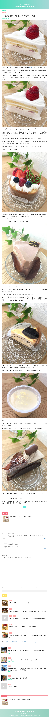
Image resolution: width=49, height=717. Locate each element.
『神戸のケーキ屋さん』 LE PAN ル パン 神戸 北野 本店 (22, 626)
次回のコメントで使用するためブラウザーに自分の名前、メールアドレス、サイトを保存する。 (21, 587)
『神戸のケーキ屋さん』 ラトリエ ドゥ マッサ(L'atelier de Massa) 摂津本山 (27, 618)
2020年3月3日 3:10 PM (12, 543)
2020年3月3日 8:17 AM (10, 533)
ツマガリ (31, 67)
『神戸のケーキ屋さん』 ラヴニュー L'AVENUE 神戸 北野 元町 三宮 (27, 611)
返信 (45, 538)
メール (4, 577)
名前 (3, 572)
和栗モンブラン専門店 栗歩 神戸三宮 (17, 678)
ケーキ (4, 525)
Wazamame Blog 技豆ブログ (24, 6)
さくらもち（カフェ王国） (4, 537)
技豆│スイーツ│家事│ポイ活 (24, 713)
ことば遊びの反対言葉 (13, 686)
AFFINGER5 (38, 715)
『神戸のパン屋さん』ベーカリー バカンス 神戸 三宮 (16, 641)
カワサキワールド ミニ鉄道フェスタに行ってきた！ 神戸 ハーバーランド (26, 660)
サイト (3, 582)
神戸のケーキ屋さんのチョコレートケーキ (19, 603)
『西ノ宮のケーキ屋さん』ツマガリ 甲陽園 (20, 516)
